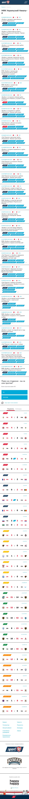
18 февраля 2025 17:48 (6, 108)
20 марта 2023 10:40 (6, 253)
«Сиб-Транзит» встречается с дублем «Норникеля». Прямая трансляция (12, 176)
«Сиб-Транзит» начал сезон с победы (12, 344)
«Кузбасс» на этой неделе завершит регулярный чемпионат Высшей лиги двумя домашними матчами (12, 229)
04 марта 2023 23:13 (6, 280)
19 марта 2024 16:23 (6, 225)
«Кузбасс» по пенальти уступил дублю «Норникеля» (12, 45)
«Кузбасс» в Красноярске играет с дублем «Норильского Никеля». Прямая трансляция (12, 33)
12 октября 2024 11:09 (6, 186)
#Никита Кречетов (21, 167)
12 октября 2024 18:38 (6, 174)
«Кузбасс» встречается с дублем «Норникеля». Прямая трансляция (11, 111)
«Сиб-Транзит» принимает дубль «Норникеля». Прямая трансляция (11, 137)
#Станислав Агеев (21, 104)
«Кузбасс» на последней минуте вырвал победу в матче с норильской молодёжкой (12, 300)
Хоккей (4, 102)
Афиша (19, 730)
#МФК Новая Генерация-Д (8, 289)
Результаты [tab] (10, 409)
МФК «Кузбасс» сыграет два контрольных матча (9, 85)
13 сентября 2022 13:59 (6, 366)
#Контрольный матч (21, 76)
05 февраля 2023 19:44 (6, 296)
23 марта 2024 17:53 (6, 198)
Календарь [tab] (18, 409)
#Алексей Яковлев (21, 207)
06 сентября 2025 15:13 (7, 69)
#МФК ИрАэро (6, 234)
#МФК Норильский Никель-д (9, 25)
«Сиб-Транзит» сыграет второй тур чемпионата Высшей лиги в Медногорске (13, 188)
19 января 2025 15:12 (6, 120)
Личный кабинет (7, 728)
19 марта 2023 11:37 (6, 267)
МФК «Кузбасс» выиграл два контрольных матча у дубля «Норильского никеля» (9, 72)
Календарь (20, 728)
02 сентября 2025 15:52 (7, 82)
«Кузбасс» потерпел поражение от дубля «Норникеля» (13, 150)
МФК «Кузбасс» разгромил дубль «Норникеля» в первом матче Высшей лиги (12, 243)
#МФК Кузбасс (20, 23)
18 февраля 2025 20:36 (6, 95)
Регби (5, 593)
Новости (19, 722)
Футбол (5, 23)
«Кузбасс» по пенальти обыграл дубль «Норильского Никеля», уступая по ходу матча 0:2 (13, 98)
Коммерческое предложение (6, 736)
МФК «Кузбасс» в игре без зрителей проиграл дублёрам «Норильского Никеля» (11, 202)
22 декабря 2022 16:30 (6, 328)
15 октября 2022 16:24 (6, 352)
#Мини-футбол (20, 246)
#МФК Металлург (21, 193)
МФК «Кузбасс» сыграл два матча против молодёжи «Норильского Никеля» (13, 369)
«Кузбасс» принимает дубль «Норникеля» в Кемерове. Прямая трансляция (11, 215)
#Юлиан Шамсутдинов (22, 50)
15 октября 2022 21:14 (6, 342)
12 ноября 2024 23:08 (6, 147)
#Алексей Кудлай (21, 374)
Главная (5, 722)
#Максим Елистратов (22, 128)
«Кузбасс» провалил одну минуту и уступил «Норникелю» (11, 20)
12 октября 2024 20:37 (6, 159)
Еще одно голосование (11, 402)
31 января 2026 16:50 (6, 17)
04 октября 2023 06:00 (6, 239)
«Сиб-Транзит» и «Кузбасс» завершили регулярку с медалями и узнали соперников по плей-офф (12, 256)
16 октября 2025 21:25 (6, 43)
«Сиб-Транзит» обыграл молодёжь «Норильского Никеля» (11, 123)
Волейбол (6, 541)
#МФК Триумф (20, 262)
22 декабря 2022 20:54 (6, 312)
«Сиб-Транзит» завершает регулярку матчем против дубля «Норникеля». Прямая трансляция (11, 270)
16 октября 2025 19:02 (6, 55)
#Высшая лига (12, 23)
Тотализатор (6, 725)
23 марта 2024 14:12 (6, 212)
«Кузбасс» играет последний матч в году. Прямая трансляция (13, 330)
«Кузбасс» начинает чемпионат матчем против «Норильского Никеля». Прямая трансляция (12, 59)
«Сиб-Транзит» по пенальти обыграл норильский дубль (11, 162)
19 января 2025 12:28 (6, 135)
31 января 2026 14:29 (6, 29)
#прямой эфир (20, 38)
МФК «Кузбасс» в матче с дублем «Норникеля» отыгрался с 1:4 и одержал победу (13, 315)
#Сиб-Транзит (20, 126)
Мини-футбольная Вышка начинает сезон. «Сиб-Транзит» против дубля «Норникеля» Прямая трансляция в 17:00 (13, 356)
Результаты (20, 725)
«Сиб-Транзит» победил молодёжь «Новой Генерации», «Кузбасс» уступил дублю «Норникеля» (12, 284)
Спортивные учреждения (6, 731)
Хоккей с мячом (7, 655)
